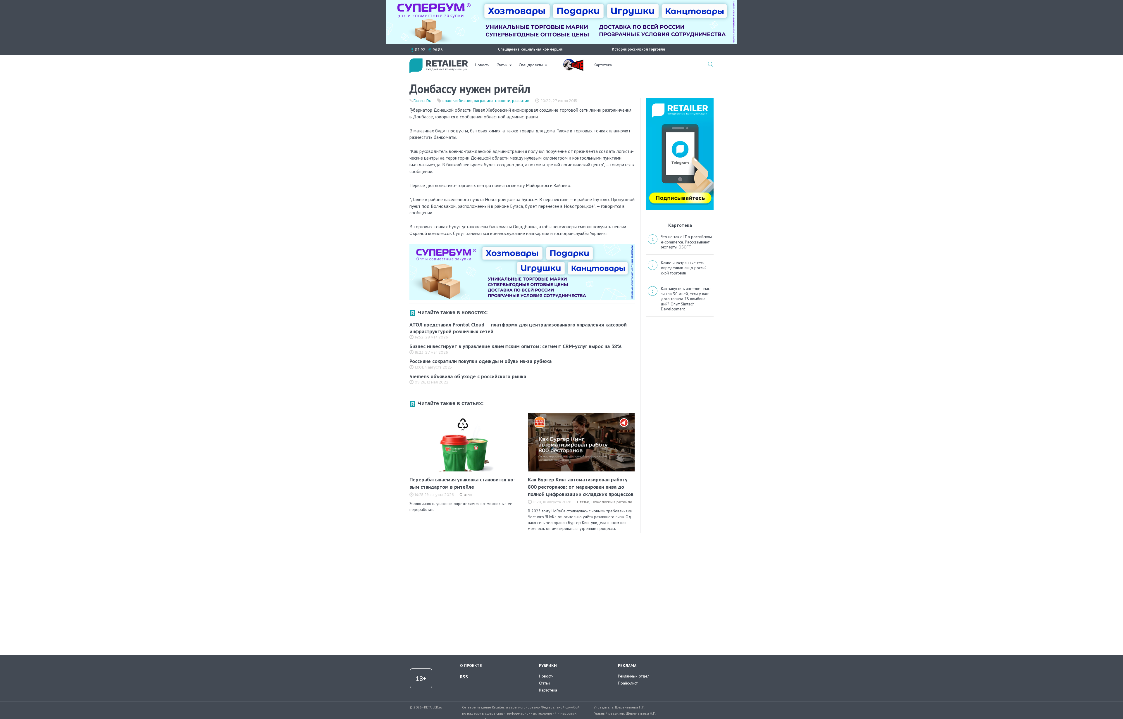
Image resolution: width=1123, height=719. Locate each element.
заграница (483, 100)
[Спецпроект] (573, 62)
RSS (464, 677)
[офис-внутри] (522, 246)
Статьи (502, 65)
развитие (520, 100)
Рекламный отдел (634, 676)
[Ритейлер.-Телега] (680, 100)
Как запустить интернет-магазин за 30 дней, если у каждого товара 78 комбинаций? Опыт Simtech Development (687, 299)
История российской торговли (638, 49)
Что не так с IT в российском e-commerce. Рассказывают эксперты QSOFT (686, 242)
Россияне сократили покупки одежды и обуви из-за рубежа (480, 361)
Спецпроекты (531, 65)
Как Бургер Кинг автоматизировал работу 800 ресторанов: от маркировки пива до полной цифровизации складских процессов (580, 486)
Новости (482, 65)
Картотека (603, 65)
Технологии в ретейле (611, 502)
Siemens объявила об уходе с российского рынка (467, 376)
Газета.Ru (422, 100)
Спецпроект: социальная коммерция (530, 49)
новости (502, 100)
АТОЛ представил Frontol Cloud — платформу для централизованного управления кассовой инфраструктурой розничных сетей (518, 328)
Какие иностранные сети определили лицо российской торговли (684, 268)
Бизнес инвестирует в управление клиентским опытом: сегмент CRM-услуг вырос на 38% (515, 346)
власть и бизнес (457, 100)
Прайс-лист (628, 683)
